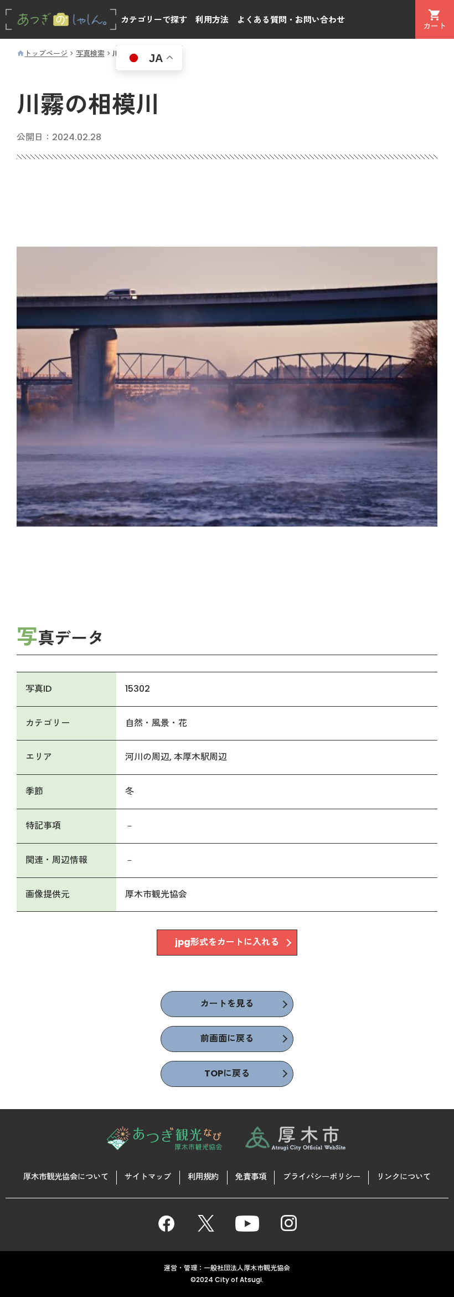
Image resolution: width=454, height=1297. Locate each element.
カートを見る (227, 1003)
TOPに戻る (227, 1073)
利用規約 (203, 1176)
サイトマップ (148, 1176)
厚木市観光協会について (66, 1176)
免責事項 (250, 1176)
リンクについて (403, 1176)
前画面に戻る (227, 1038)
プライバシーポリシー (321, 1176)
